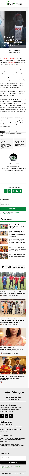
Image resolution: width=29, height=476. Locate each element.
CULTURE (2, 449)
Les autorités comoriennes (18, 131)
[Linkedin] (17, 191)
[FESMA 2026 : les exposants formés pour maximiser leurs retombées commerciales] (4, 256)
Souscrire (12, 208)
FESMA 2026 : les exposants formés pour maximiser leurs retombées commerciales (17, 256)
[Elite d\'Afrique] (13, 3)
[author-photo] (1, 295)
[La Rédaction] (13, 157)
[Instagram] (6, 416)
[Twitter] (14, 172)
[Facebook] (11, 172)
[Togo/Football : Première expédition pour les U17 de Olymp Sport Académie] (4, 226)
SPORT (2, 441)
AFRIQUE (12, 34)
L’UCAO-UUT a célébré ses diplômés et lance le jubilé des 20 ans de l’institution (17, 249)
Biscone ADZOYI (7, 295)
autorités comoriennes (9, 58)
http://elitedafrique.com (13, 166)
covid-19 (7, 131)
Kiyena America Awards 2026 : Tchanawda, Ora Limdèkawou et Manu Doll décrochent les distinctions (17, 234)
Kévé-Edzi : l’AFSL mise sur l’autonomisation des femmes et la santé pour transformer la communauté (17, 241)
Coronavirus (11, 62)
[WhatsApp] (13, 191)
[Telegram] (20, 191)
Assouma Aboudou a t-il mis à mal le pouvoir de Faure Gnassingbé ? (19, 143)
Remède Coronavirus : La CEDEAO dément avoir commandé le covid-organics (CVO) (6, 145)
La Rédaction (16, 50)
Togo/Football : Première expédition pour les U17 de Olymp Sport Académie (16, 226)
